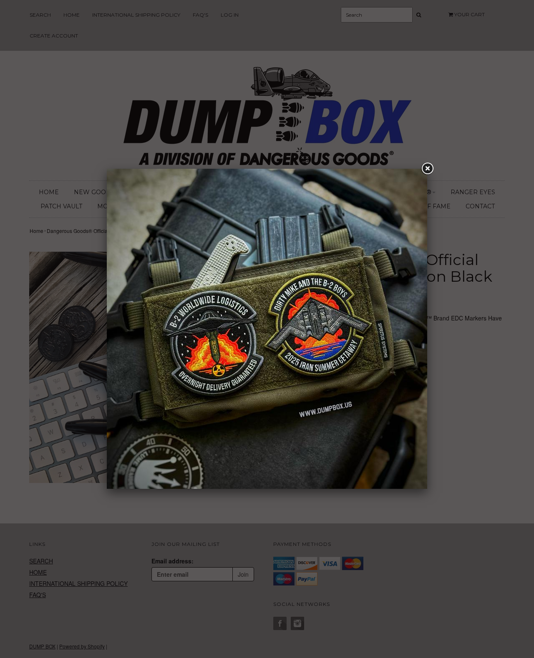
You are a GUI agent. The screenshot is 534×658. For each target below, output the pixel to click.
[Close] (427, 168)
